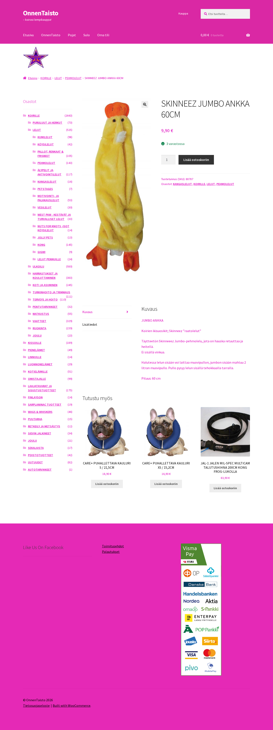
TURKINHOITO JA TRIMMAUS (51, 292)
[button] (144, 104)
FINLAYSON (35, 397)
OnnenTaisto (40, 13)
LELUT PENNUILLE (49, 259)
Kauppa (183, 13)
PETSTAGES (45, 189)
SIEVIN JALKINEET (39, 433)
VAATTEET (39, 321)
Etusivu (28, 35)
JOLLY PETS (45, 237)
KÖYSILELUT (46, 144)
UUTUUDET (35, 462)
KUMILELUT (45, 137)
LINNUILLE (34, 357)
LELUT (58, 78)
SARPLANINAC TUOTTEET (44, 404)
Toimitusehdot (113, 546)
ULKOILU (38, 266)
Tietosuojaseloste (36, 705)
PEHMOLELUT (73, 78)
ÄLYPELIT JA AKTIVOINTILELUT (49, 172)
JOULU (37, 335)
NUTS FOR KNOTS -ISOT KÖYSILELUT (53, 228)
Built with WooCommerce (71, 705)
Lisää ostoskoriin (196, 160)
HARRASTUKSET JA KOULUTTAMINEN (45, 276)
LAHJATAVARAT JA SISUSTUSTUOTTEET (42, 388)
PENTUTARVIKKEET (45, 307)
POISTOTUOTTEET (40, 455)
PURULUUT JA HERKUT (47, 122)
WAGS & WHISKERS (40, 412)
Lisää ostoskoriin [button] (107, 484)
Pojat (72, 35)
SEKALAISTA (36, 448)
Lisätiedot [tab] (89, 324)
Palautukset (111, 551)
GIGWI (41, 252)
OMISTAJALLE (37, 379)
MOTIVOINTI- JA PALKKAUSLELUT (48, 198)
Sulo (86, 35)
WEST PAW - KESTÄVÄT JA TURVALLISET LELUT (54, 217)
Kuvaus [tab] (87, 312)
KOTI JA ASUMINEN (45, 285)
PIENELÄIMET (36, 350)
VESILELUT (45, 207)
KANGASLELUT (182, 184)
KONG (41, 245)
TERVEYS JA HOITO (45, 299)
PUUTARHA (35, 419)
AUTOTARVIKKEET (40, 469)
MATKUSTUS (41, 314)
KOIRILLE (46, 78)
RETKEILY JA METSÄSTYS (44, 426)
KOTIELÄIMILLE (38, 371)
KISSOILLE (34, 343)
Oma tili (103, 35)
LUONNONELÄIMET (40, 364)
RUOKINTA (39, 328)
